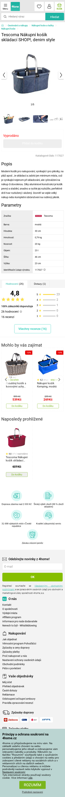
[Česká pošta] (24, 720)
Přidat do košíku (32, 143)
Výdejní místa (9, 613)
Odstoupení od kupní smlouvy (18, 698)
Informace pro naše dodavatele (19, 621)
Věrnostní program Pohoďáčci (19, 643)
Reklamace (8, 694)
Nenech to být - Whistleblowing (19, 625)
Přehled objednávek (13, 686)
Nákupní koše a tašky (43, 25)
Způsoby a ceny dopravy (16, 647)
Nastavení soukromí (13, 772)
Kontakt (6, 605)
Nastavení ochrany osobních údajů (21, 660)
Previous (5, 379)
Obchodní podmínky (13, 664)
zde (30, 777)
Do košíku (17, 406)
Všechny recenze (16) (32, 329)
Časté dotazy (9, 690)
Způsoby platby (11, 652)
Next (59, 379)
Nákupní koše (8, 28)
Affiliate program (11, 617)
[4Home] (3, 25)
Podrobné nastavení (32, 792)
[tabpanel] (32, 75)
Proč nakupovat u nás (14, 656)
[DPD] (34, 720)
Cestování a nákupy (18, 25)
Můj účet (7, 682)
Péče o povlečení (11, 668)
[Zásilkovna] (11, 720)
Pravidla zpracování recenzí (17, 703)
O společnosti (10, 609)
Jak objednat (9, 639)
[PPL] (46, 720)
